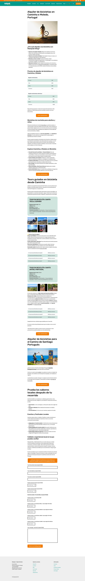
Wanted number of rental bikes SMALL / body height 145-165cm (39, 503)
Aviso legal (56, 570)
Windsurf (42, 3)
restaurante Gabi (43, 248)
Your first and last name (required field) (35, 464)
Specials (53, 3)
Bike (38, 3)
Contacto (73, 0)
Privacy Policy (56, 569)
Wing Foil (34, 564)
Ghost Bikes (43, 125)
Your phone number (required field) (34, 476)
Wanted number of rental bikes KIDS (34, 497)
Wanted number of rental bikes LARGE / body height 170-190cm (39, 515)
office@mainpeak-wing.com (10, 0)
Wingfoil (29, 3)
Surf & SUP (47, 3)
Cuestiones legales (57, 567)
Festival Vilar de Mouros (34, 431)
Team (64, 3)
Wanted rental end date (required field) (34, 488)
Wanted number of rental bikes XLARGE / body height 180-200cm (40, 521)
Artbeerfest (31, 423)
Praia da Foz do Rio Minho (44, 64)
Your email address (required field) (34, 470)
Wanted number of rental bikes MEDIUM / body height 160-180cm (40, 509)
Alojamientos (59, 3)
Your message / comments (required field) (35, 527)
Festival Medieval (32, 427)
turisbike (39, 372)
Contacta (78, 3)
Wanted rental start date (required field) (35, 482)
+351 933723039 (19, 0)
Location (34, 3)
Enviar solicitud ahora (42, 115)
